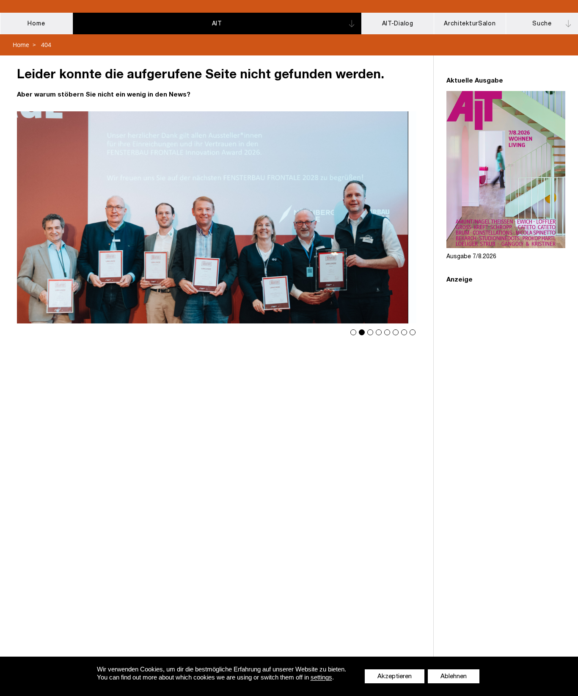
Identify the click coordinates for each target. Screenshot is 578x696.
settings (324, 677)
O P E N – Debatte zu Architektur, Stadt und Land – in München (216, 217)
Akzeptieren (399, 677)
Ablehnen (458, 677)
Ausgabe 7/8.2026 (471, 257)
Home (21, 45)
